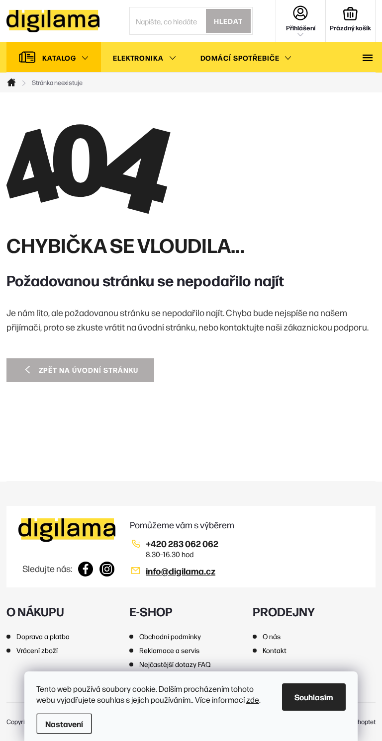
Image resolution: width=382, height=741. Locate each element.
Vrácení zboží (37, 650)
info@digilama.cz (180, 571)
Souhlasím (313, 696)
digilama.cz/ (107, 569)
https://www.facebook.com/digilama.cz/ (86, 569)
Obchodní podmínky (170, 636)
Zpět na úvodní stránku (88, 370)
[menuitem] (53, 57)
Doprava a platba (43, 636)
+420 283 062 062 (182, 543)
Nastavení (64, 723)
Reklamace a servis (169, 650)
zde (252, 699)
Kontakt (274, 650)
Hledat (228, 21)
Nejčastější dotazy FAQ (175, 664)
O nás (272, 636)
